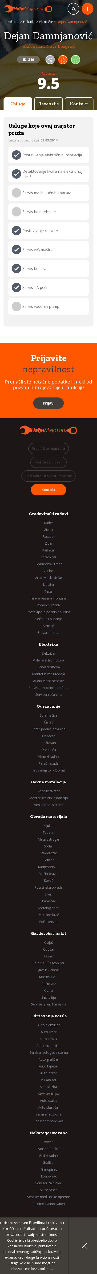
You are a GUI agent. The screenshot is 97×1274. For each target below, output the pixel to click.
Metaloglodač (48, 908)
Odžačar (48, 736)
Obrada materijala (48, 816)
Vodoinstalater (48, 791)
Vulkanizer (48, 1080)
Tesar (48, 591)
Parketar (48, 550)
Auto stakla (48, 1100)
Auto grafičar (48, 1059)
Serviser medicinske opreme (48, 1197)
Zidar (49, 543)
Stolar (48, 846)
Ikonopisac (48, 1176)
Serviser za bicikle (48, 1183)
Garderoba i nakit (48, 933)
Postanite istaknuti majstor (48, 476)
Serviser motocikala (49, 1121)
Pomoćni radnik (49, 605)
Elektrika (29, 21)
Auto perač (48, 1073)
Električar (46, 21)
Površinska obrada (48, 887)
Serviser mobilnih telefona (48, 687)
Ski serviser (48, 1190)
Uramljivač (48, 901)
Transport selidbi (48, 1148)
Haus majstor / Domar (48, 770)
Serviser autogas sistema (48, 1052)
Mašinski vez (48, 976)
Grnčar (49, 860)
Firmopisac (48, 1169)
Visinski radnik (48, 756)
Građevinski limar (49, 564)
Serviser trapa (48, 1093)
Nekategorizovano (49, 1132)
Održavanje (48, 706)
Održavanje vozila (48, 1015)
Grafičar (49, 1162)
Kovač (48, 880)
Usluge (17, 103)
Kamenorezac (48, 866)
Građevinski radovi (48, 513)
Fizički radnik (48, 1155)
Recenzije (48, 103)
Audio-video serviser (48, 681)
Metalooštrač (48, 915)
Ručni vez (48, 983)
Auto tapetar (48, 1066)
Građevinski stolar (48, 577)
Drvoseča (48, 749)
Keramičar (48, 557)
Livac (49, 894)
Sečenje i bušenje (48, 619)
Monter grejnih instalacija (48, 798)
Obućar (48, 949)
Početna (13, 21)
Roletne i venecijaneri (48, 1203)
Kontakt (79, 103)
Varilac (48, 571)
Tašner (48, 956)
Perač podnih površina (48, 729)
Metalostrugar (48, 839)
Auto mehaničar (48, 1045)
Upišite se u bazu (48, 462)
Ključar (48, 825)
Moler (48, 522)
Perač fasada (49, 763)
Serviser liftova (48, 667)
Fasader (48, 536)
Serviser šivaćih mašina (48, 1004)
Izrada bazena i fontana (49, 598)
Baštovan (48, 743)
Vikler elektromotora (48, 660)
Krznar (48, 990)
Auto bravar (48, 1038)
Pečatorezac (48, 921)
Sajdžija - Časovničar (48, 963)
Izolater (48, 584)
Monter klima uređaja (48, 674)
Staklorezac (48, 853)
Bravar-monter (48, 632)
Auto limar (49, 1032)
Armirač (48, 625)
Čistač (48, 722)
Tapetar (49, 832)
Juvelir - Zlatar (48, 970)
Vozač (48, 1142)
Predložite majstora (48, 448)
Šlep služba (48, 1086)
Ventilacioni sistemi (48, 804)
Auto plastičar (48, 1107)
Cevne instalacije (48, 782)
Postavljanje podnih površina (49, 612)
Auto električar (48, 1025)
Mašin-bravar (49, 873)
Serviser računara (48, 694)
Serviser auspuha (48, 1114)
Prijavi (48, 403)
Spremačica (48, 715)
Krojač (48, 942)
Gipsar (48, 529)
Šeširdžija (48, 997)
